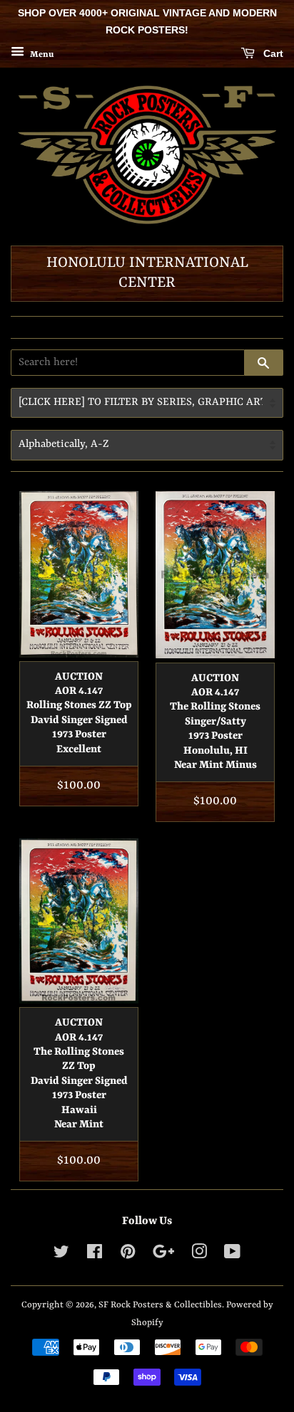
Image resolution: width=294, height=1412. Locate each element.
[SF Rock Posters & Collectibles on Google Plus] (163, 1255)
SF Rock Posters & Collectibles (160, 1305)
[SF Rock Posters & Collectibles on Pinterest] (128, 1255)
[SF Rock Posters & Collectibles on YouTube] (232, 1255)
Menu (41, 54)
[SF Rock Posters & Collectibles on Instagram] (199, 1255)
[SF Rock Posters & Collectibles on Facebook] (94, 1255)
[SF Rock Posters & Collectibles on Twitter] (61, 1255)
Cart (271, 53)
